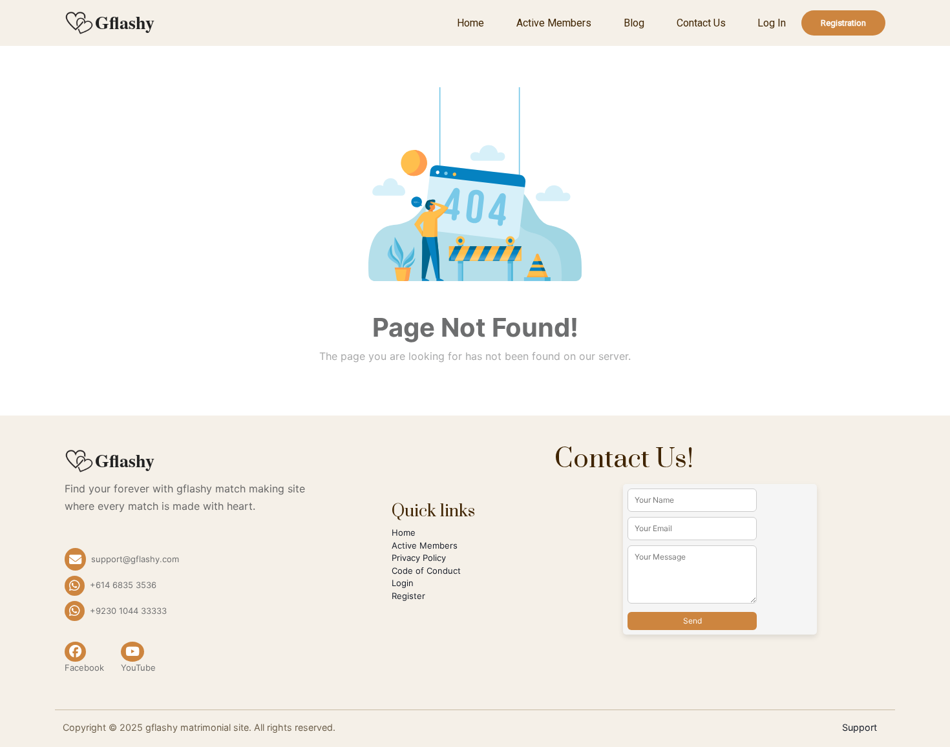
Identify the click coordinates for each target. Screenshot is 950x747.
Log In (771, 23)
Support (859, 727)
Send (692, 621)
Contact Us (701, 23)
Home (470, 23)
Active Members (553, 23)
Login (403, 583)
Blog (634, 23)
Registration (843, 23)
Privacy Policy (419, 557)
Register (408, 596)
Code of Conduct (426, 570)
